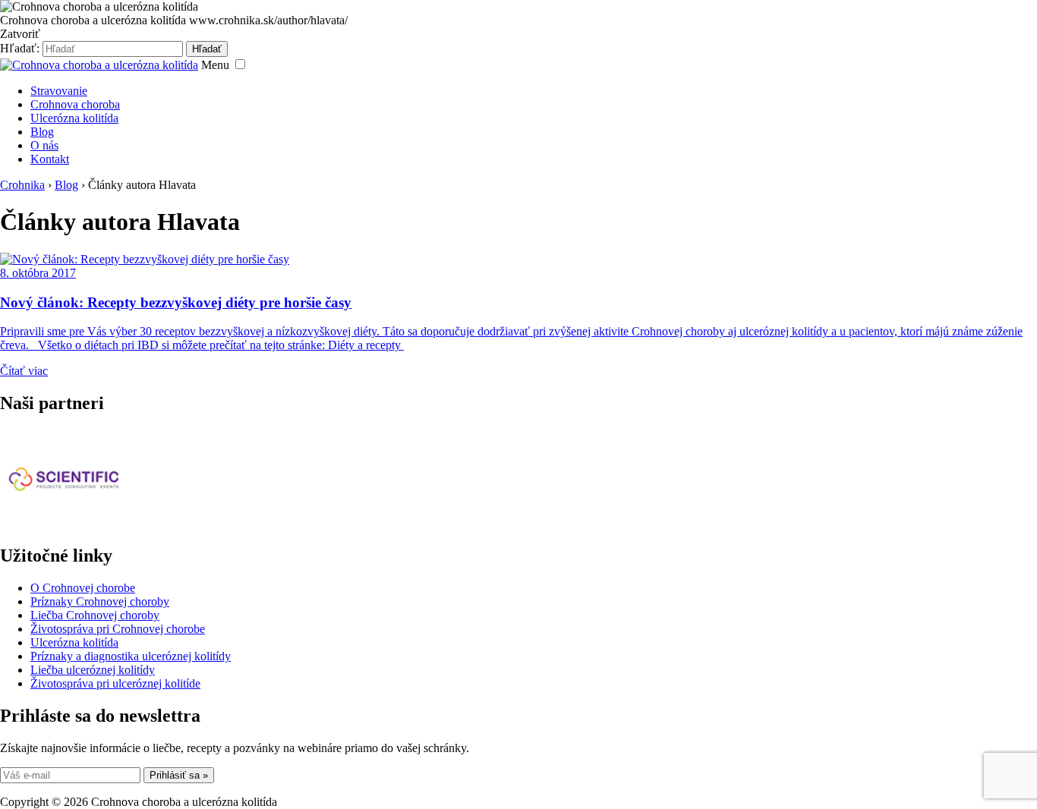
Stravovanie (58, 90)
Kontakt (49, 159)
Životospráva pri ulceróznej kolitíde (115, 683)
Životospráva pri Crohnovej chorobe (117, 628)
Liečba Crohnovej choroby (94, 615)
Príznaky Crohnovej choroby (99, 601)
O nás (44, 145)
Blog (42, 131)
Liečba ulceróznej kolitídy (92, 669)
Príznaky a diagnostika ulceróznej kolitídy (130, 656)
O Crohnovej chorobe (82, 587)
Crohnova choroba (75, 104)
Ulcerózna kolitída (74, 118)
